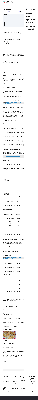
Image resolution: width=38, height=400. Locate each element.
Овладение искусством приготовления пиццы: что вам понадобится (30, 22)
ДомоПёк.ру (9, 1)
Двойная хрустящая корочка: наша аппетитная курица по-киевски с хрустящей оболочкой (32, 378)
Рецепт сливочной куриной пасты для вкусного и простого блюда (15, 388)
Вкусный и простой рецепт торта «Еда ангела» (23, 377)
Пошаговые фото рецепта (7, 23)
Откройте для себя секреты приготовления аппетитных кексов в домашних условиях (30, 26)
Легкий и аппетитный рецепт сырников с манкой (32, 388)
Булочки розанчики (6, 24)
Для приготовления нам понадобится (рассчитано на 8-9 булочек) (12, 20)
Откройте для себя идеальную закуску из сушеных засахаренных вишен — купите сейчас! (30, 19)
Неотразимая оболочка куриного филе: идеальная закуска (6, 377)
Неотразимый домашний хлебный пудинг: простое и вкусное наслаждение (23, 388)
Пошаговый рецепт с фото (7, 22)
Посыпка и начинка (8, 21)
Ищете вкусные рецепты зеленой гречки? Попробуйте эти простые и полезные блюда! (30, 29)
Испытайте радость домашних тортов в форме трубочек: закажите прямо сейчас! (6, 390)
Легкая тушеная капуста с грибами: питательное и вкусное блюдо (15, 377)
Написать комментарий (7, 25)
